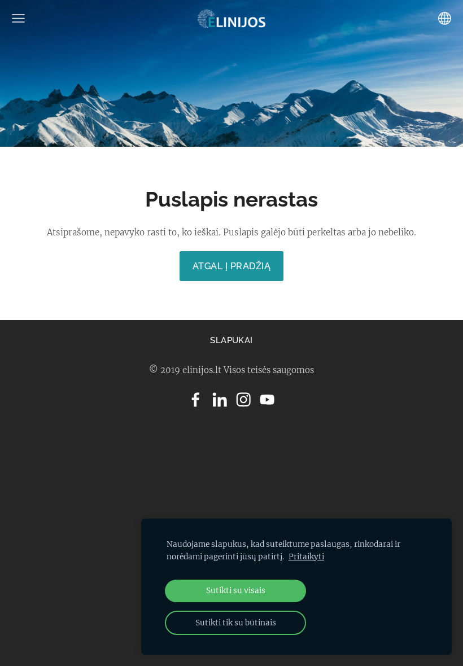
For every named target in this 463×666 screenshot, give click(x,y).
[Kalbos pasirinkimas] (444, 18)
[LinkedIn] (219, 399)
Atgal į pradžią (231, 266)
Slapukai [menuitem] (231, 340)
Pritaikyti (306, 557)
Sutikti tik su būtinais (235, 623)
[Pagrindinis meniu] (18, 18)
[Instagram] (243, 399)
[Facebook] (195, 399)
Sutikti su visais (235, 590)
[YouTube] (267, 399)
